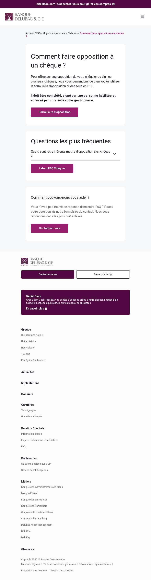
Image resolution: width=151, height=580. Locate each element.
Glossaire (27, 549)
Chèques (73, 33)
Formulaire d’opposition (54, 112)
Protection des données (34, 570)
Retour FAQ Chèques (52, 168)
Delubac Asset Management (36, 524)
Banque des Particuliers (34, 506)
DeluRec (25, 531)
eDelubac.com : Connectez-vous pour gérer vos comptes (73, 4)
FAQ (38, 33)
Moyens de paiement (54, 33)
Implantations (30, 383)
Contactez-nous (48, 274)
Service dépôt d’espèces (34, 470)
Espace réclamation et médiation (39, 440)
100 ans (25, 354)
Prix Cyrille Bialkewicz (33, 360)
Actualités (27, 372)
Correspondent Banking (34, 518)
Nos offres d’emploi (31, 416)
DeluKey (25, 537)
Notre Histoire (28, 341)
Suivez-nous (101, 274)
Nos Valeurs (28, 347)
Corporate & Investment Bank (37, 512)
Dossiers (27, 394)
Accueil (30, 33)
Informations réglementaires (95, 564)
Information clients (31, 434)
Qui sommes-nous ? (32, 335)
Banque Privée (29, 493)
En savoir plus (35, 308)
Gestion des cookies (62, 570)
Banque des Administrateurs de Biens (42, 487)
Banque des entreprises (34, 499)
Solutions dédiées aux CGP (36, 463)
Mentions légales (30, 564)
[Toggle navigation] (142, 17)
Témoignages (28, 410)
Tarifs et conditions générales (59, 564)
